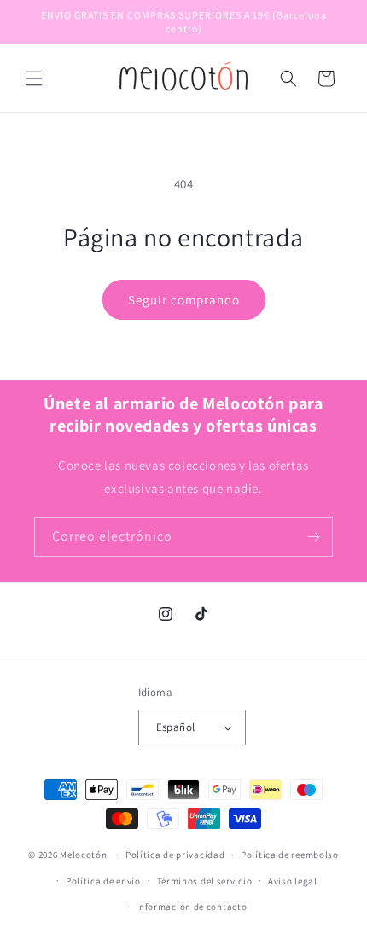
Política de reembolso (290, 855)
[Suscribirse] (313, 537)
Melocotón (83, 855)
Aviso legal (292, 881)
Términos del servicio (205, 881)
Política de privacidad (174, 855)
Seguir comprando (184, 300)
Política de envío (103, 881)
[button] (34, 78)
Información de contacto (191, 907)
